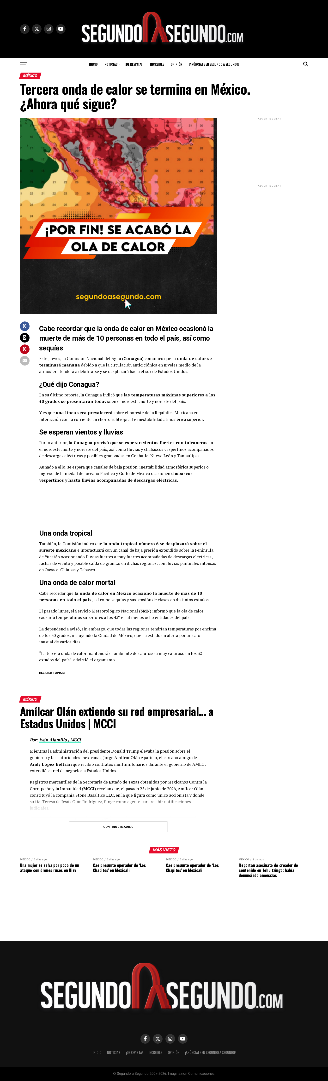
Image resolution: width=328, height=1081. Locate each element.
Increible (157, 64)
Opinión (176, 64)
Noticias (110, 64)
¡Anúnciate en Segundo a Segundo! (214, 64)
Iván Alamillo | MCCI (60, 740)
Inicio (93, 64)
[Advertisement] (269, 151)
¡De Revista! (133, 64)
